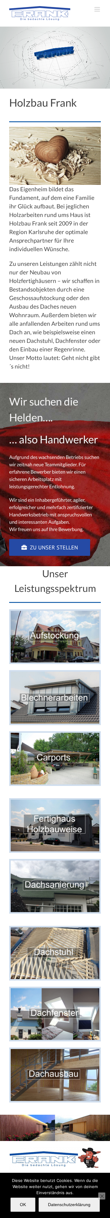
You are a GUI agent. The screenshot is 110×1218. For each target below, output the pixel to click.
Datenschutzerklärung (69, 1204)
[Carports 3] (55, 735)
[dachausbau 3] (55, 1051)
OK (23, 1204)
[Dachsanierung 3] (55, 863)
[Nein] (101, 1196)
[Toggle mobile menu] (97, 9)
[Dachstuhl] (55, 930)
